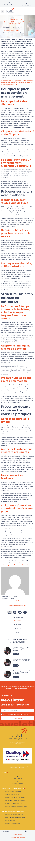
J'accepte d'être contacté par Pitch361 (15, 714)
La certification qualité (6, 766)
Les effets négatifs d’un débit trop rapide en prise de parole (21, 649)
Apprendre (6, 27)
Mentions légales (17, 834)
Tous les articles (17, 617)
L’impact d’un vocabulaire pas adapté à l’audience (21, 659)
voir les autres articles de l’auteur (12, 601)
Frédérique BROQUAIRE (11, 30)
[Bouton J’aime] (9, 612)
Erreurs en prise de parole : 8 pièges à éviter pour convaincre (21, 672)
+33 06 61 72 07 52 (26, 5)
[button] (2, 11)
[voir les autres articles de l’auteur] (24, 601)
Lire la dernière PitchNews (15, 705)
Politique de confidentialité (17, 837)
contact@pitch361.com (8, 4)
